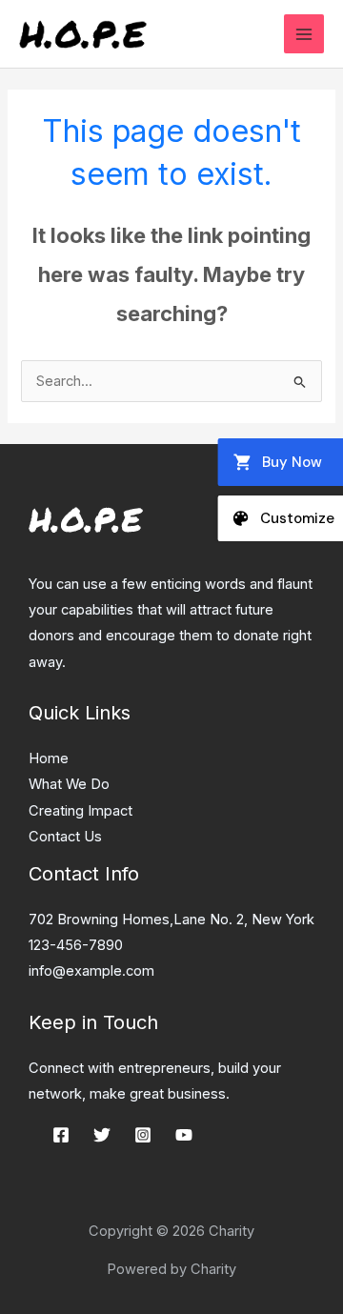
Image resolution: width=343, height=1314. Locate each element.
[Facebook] (61, 1134)
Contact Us (65, 836)
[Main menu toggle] (304, 34)
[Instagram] (142, 1134)
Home (49, 758)
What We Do (69, 784)
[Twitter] (102, 1134)
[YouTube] (183, 1134)
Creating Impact (80, 810)
